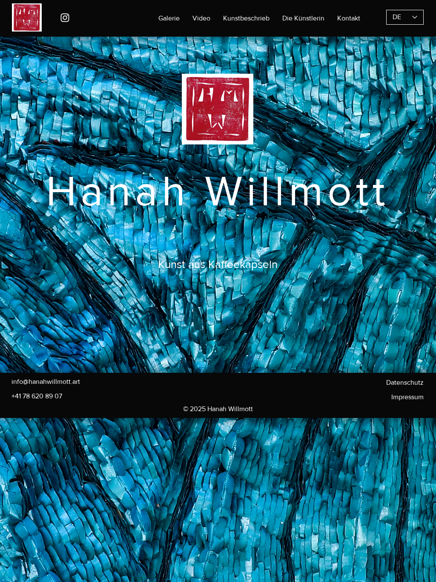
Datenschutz (405, 382)
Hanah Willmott (217, 190)
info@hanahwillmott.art (45, 381)
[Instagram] (65, 17)
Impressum (407, 396)
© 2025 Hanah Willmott (218, 408)
